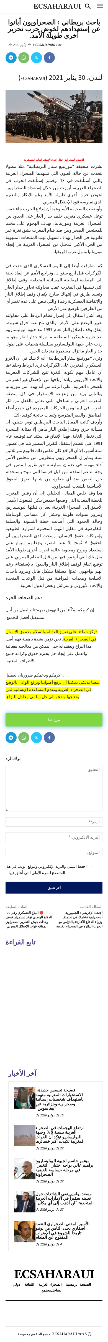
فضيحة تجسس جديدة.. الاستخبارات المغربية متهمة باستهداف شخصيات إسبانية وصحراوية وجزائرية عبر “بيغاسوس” (59, 1099)
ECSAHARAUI (45, 44)
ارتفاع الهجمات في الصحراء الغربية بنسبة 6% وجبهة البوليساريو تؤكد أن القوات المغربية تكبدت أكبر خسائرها (59, 1134)
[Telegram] (11, 57)
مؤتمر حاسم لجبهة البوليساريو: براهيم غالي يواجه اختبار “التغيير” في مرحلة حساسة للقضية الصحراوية (64, 1167)
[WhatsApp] (23, 57)
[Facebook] (49, 57)
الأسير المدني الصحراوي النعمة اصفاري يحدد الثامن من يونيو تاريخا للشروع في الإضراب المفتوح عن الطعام (62, 1230)
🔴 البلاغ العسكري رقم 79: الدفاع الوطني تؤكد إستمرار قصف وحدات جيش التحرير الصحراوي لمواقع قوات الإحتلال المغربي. (29, 920)
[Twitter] (36, 57)
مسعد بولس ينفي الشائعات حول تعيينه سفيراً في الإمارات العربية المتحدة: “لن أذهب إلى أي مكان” (64, 1198)
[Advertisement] (54, 1006)
